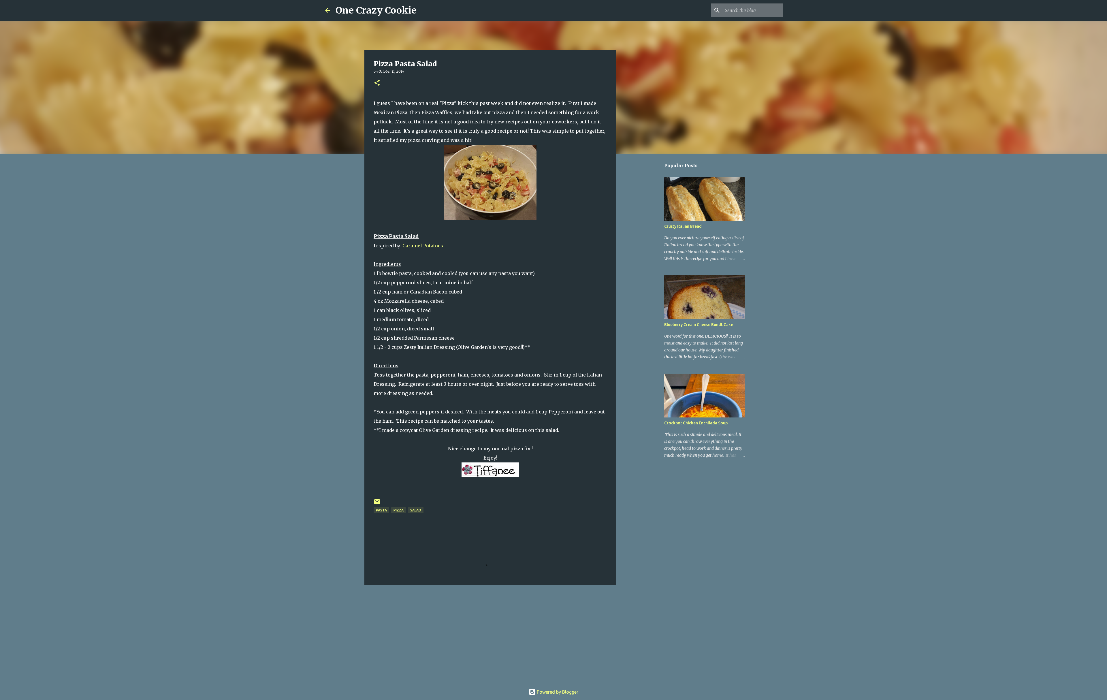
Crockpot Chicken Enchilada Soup (696, 423)
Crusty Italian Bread (683, 226)
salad (415, 510)
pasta (381, 510)
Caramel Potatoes (422, 246)
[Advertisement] (490, 634)
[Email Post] (377, 504)
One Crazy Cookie (376, 10)
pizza (399, 510)
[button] (377, 83)
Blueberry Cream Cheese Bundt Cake (698, 324)
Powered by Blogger (557, 692)
